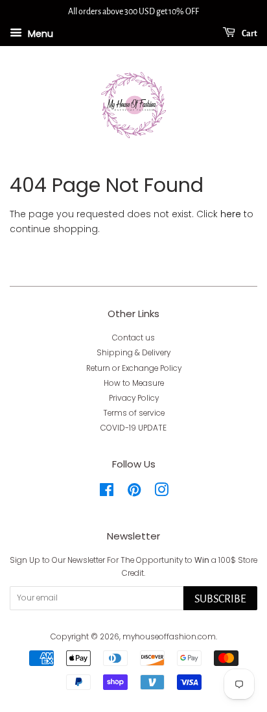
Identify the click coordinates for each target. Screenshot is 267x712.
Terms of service (134, 413)
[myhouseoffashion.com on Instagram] (161, 493)
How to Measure (134, 383)
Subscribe (220, 599)
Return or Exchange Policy (133, 368)
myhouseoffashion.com (169, 637)
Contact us (133, 338)
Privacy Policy (134, 398)
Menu (39, 33)
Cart (248, 33)
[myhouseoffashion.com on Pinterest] (134, 493)
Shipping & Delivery (133, 353)
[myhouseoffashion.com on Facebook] (106, 493)
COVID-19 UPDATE (133, 428)
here (230, 214)
